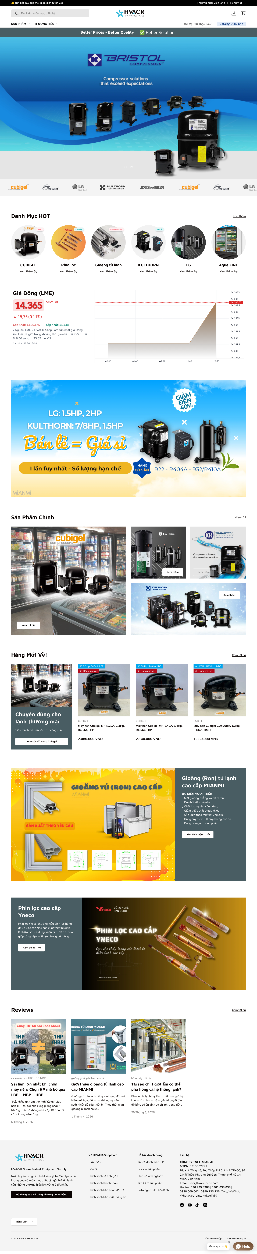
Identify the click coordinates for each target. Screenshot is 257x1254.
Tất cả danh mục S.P (150, 1162)
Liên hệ (93, 1169)
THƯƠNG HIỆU (44, 24)
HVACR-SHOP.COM (28, 1238)
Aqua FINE (228, 265)
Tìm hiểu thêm (195, 834)
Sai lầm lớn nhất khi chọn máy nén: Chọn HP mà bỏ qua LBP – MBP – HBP (38, 1089)
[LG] (188, 242)
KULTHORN (148, 265)
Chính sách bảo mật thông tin (107, 1197)
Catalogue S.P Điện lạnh (153, 1190)
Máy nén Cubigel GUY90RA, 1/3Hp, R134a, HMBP (217, 728)
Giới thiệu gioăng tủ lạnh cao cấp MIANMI (97, 1087)
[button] (244, 13)
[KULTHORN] (148, 242)
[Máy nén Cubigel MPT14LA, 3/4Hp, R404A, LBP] (162, 690)
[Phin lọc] (68, 242)
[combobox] (50, 13)
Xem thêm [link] (204, 572)
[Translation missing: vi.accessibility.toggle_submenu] (29, 24)
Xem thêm (68, 2)
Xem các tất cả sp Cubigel (42, 741)
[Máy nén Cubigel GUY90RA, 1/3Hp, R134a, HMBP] (220, 690)
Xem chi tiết (28, 625)
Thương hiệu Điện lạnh (211, 2)
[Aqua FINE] (228, 242)
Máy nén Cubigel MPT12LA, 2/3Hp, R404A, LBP (101, 728)
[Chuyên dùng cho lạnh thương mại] (41, 685)
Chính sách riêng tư (236, 1238)
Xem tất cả (239, 655)
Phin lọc (68, 265)
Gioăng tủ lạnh (108, 265)
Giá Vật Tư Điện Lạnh (198, 24)
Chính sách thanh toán (102, 1183)
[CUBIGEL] (28, 242)
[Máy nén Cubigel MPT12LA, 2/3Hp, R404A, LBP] (104, 690)
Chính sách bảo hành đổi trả (106, 1190)
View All (240, 517)
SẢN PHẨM (18, 24)
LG (188, 265)
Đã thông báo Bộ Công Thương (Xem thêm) (41, 1194)
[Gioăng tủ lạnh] (108, 242)
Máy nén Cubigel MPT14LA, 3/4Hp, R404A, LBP (159, 728)
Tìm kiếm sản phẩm (149, 1183)
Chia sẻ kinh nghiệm (150, 1176)
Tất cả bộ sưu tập (213, 1238)
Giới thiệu (94, 1162)
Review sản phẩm (148, 1169)
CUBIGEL (28, 265)
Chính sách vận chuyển (103, 1176)
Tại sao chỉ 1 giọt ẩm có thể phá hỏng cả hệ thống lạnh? (156, 1087)
